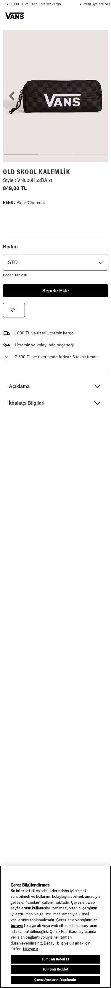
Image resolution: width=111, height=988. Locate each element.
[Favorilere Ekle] (14, 310)
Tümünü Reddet (55, 969)
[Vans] (15, 16)
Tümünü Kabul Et (55, 959)
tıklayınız (30, 948)
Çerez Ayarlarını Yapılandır (55, 980)
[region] (55, 927)
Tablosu (15, 275)
